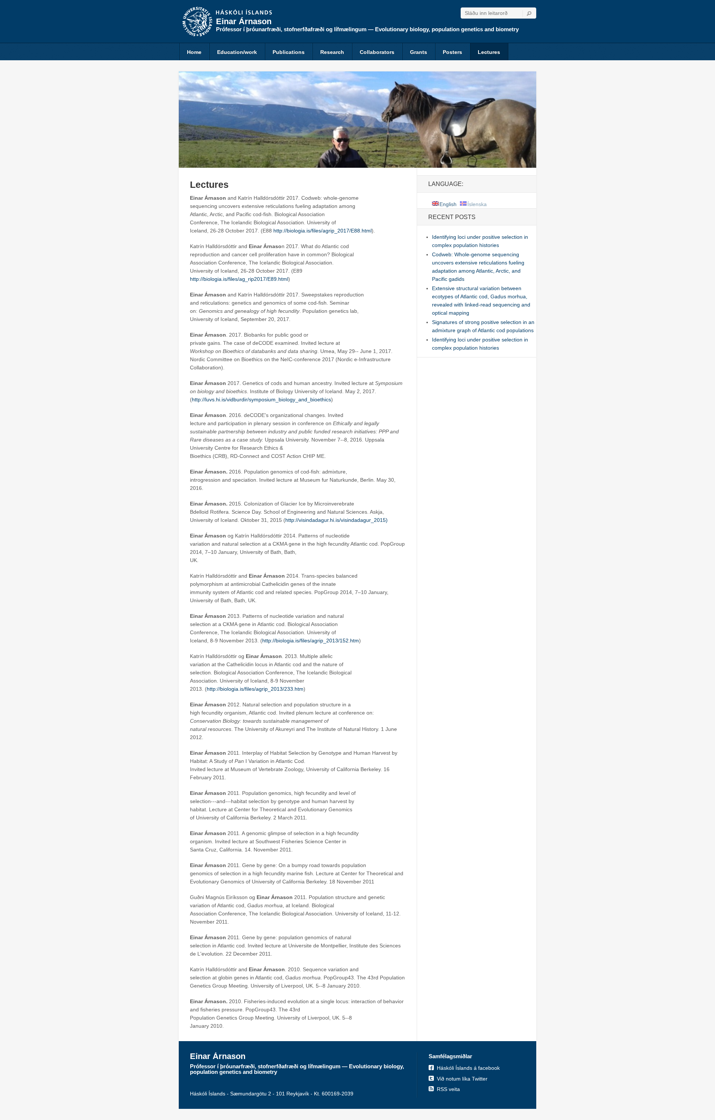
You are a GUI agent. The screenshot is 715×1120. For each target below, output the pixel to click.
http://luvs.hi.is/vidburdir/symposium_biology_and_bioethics (261, 399)
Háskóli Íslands (244, 12)
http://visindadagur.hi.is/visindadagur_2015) (336, 520)
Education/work (237, 52)
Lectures (489, 52)
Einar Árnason (243, 21)
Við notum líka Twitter (462, 1079)
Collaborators (377, 52)
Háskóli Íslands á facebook (468, 1068)
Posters (452, 52)
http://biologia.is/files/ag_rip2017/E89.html (239, 279)
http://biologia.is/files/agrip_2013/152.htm (310, 641)
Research (332, 52)
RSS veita (448, 1089)
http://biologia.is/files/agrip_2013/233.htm (255, 689)
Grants (418, 52)
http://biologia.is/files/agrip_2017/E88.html (322, 231)
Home (194, 52)
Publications (289, 52)
